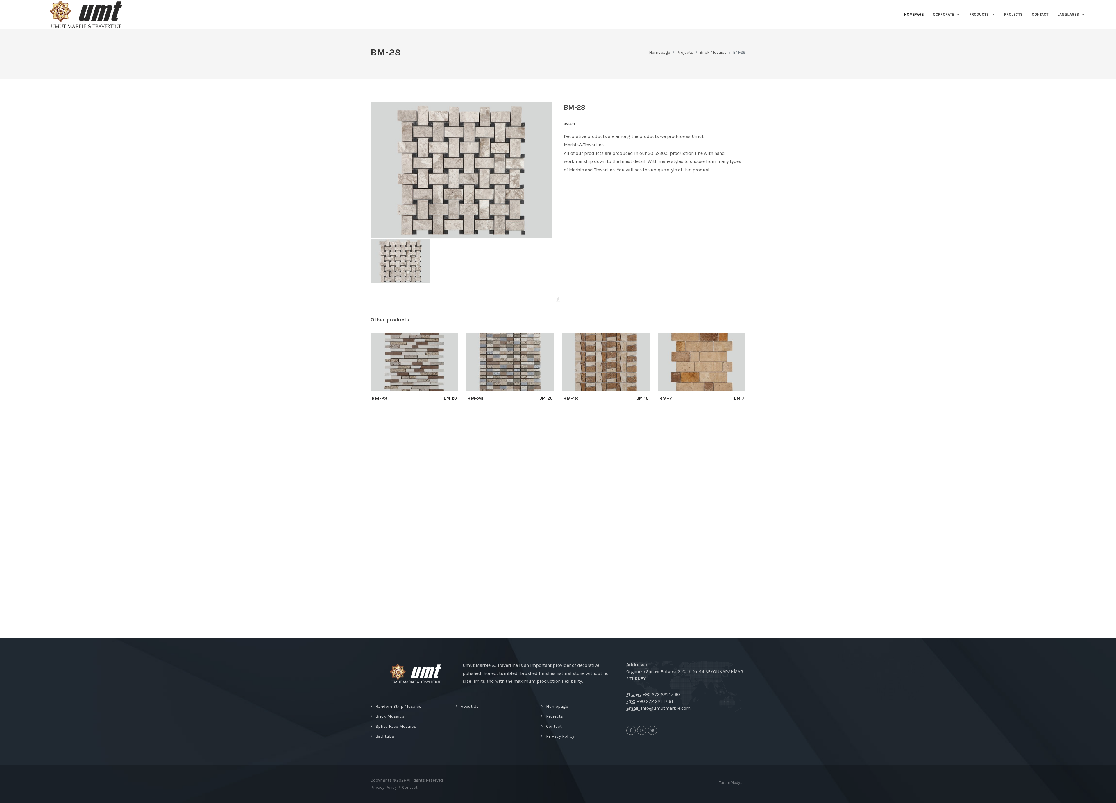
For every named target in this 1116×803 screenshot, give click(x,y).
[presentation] (365, 370)
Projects (554, 716)
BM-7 (665, 398)
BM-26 (475, 398)
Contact (554, 726)
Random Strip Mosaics (398, 706)
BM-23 (379, 398)
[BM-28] (461, 170)
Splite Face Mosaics (395, 726)
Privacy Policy (560, 736)
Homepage (659, 52)
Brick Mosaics (713, 52)
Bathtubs (384, 736)
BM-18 (570, 398)
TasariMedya (731, 782)
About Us (470, 706)
